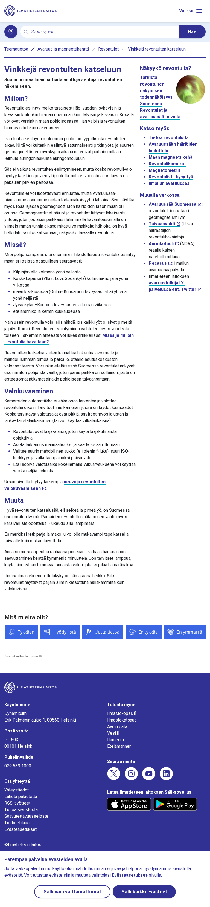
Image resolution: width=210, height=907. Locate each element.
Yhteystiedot (16, 790)
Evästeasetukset (20, 829)
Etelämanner (119, 746)
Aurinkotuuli (161, 243)
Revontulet (108, 49)
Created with (21, 656)
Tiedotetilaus (17, 822)
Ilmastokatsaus (122, 720)
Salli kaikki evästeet (144, 891)
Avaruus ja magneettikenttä (63, 49)
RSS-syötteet (17, 803)
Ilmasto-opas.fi (121, 713)
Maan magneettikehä (170, 157)
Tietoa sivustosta (21, 809)
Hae (192, 31)
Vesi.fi (113, 733)
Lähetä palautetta (20, 796)
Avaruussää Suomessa (172, 204)
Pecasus (158, 263)
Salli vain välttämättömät (72, 891)
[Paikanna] (11, 31)
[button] (21, 632)
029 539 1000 (17, 765)
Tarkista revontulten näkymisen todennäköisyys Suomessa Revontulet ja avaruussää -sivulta (160, 97)
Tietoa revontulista (169, 137)
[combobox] (103, 32)
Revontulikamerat (167, 163)
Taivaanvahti (162, 223)
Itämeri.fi (115, 739)
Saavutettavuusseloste (26, 816)
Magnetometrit (164, 170)
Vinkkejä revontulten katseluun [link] (157, 49)
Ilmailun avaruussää (169, 183)
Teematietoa (16, 49)
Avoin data (117, 726)
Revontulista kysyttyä (171, 176)
